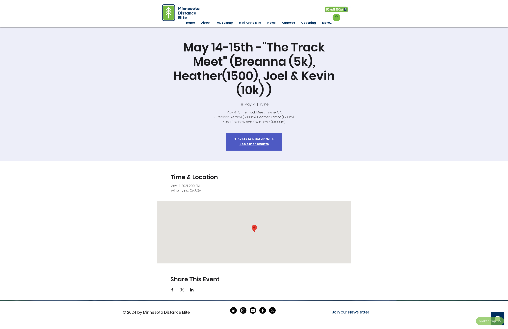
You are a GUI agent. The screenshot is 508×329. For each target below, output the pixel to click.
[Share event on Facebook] (172, 289)
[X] (272, 310)
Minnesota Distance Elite (189, 13)
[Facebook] (262, 310)
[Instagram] (243, 310)
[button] (308, 22)
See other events (254, 144)
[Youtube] (253, 310)
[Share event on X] (182, 289)
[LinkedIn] (233, 310)
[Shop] (336, 17)
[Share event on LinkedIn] (192, 289)
